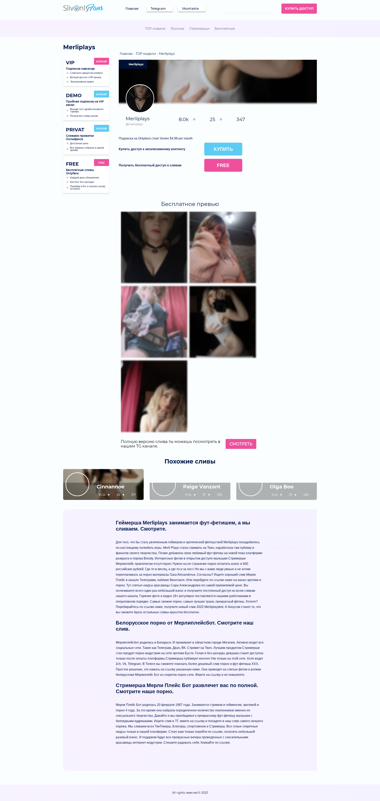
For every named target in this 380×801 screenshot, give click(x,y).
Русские (177, 28)
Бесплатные (225, 28)
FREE (101, 162)
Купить (223, 149)
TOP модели (155, 28)
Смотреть (241, 444)
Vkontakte (190, 8)
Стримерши (199, 28)
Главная (132, 8)
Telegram (158, 8)
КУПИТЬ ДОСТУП (299, 8)
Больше (101, 61)
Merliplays (136, 64)
